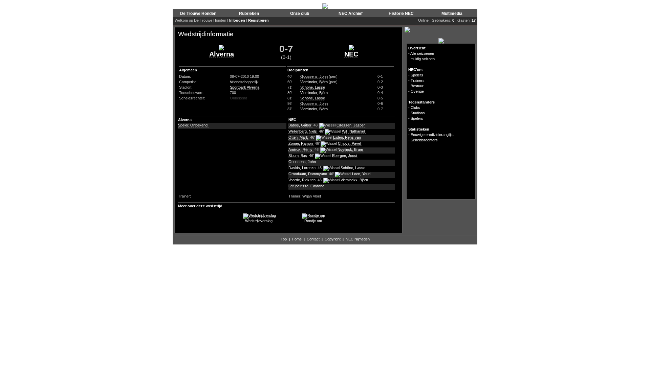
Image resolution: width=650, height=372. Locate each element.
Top (284, 239)
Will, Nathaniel (354, 131)
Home (297, 239)
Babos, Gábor (300, 125)
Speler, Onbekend (193, 125)
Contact (313, 239)
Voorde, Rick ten (302, 180)
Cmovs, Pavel (350, 143)
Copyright (333, 239)
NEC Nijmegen (358, 239)
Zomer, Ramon (301, 143)
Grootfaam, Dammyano (308, 174)
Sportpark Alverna (244, 87)
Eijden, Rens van (347, 137)
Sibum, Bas (298, 156)
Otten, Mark (298, 137)
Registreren (258, 20)
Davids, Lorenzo (302, 168)
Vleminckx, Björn (314, 82)
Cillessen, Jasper (351, 125)
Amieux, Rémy (300, 149)
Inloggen (237, 20)
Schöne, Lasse (312, 87)
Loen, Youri (361, 174)
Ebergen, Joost (345, 156)
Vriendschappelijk (244, 82)
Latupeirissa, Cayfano (306, 186)
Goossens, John (314, 76)
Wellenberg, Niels (303, 131)
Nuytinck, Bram (351, 149)
